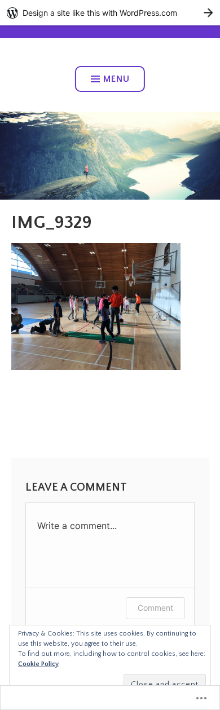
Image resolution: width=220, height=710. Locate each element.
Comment (155, 607)
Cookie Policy (38, 664)
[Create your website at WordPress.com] (110, 12)
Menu (116, 79)
